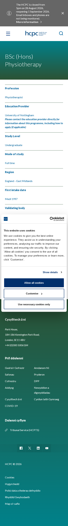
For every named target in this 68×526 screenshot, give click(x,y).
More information (27, 21)
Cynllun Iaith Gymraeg (46, 399)
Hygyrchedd (12, 483)
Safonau (9, 374)
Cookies (9, 477)
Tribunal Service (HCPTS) (24, 430)
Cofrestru (10, 381)
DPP (36, 381)
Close (62, 13)
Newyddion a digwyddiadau (42, 390)
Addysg (9, 387)
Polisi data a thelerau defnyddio (22, 490)
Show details (50, 272)
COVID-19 (11, 405)
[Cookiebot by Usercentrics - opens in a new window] (49, 219)
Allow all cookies (34, 282)
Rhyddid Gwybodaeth (17, 497)
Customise (32, 293)
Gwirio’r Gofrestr (14, 367)
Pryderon (39, 374)
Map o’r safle (12, 503)
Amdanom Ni (41, 367)
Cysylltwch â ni (13, 399)
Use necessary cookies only (34, 304)
